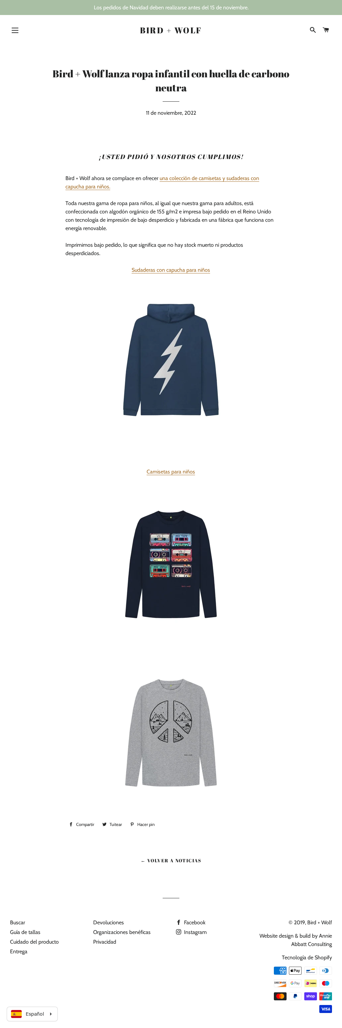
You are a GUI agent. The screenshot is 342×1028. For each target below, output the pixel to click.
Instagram (195, 932)
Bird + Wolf (171, 30)
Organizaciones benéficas (122, 932)
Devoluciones (108, 922)
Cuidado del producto (34, 942)
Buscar (17, 922)
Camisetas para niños (171, 471)
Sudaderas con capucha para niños (171, 270)
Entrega (18, 951)
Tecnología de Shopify (307, 957)
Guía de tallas (25, 932)
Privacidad (104, 942)
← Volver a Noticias (171, 860)
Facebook (194, 922)
